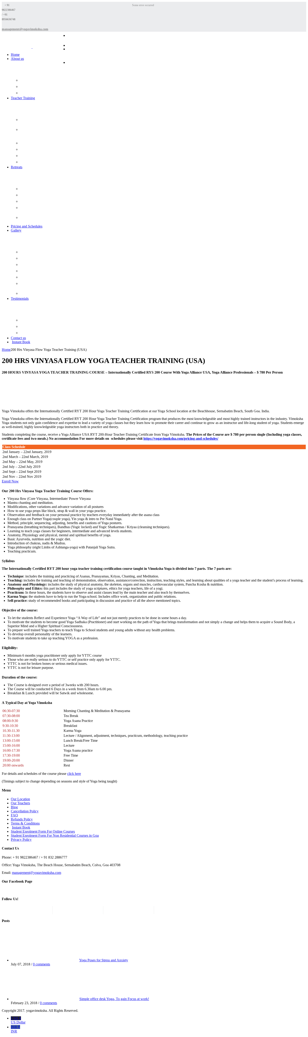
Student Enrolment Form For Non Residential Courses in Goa (55, 835)
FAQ (27, 80)
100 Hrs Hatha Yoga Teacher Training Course (90, 37)
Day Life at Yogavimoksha (41, 264)
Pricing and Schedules (26, 226)
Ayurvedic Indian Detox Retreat (39, 209)
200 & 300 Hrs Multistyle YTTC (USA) (40, 121)
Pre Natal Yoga (34, 156)
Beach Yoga (31, 258)
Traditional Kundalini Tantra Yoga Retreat (42, 219)
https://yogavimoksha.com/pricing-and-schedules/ (180, 438)
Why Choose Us (34, 93)
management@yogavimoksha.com (36, 873)
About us (17, 59)
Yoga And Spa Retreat (38, 201)
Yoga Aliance (32, 333)
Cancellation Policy (25, 811)
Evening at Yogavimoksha (40, 271)
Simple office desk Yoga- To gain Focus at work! (114, 999)
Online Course (33, 143)
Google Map (32, 320)
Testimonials (20, 298)
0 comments (41, 964)
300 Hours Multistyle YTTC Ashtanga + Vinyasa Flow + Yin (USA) (90, 66)
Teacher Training (23, 98)
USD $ (18, 1020)
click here (74, 773)
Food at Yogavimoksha (38, 277)
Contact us (18, 338)
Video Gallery (33, 293)
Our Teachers (32, 86)
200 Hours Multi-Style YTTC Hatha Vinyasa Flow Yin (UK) (43, 133)
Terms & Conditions (25, 823)
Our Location (20, 799)
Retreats (16, 167)
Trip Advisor (32, 326)
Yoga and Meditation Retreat (42, 195)
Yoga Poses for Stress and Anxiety (103, 960)
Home (15, 54)
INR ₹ (15, 1029)
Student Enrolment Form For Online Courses (43, 831)
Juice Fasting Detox (36, 189)
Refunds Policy (22, 819)
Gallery (16, 230)
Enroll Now (10, 481)
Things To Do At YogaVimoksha (35, 285)
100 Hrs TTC (32, 149)
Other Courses (33, 162)
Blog (27, 252)
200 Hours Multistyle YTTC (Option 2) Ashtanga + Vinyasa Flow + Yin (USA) (90, 52)
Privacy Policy (21, 839)
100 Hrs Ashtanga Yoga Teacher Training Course (87, 47)
